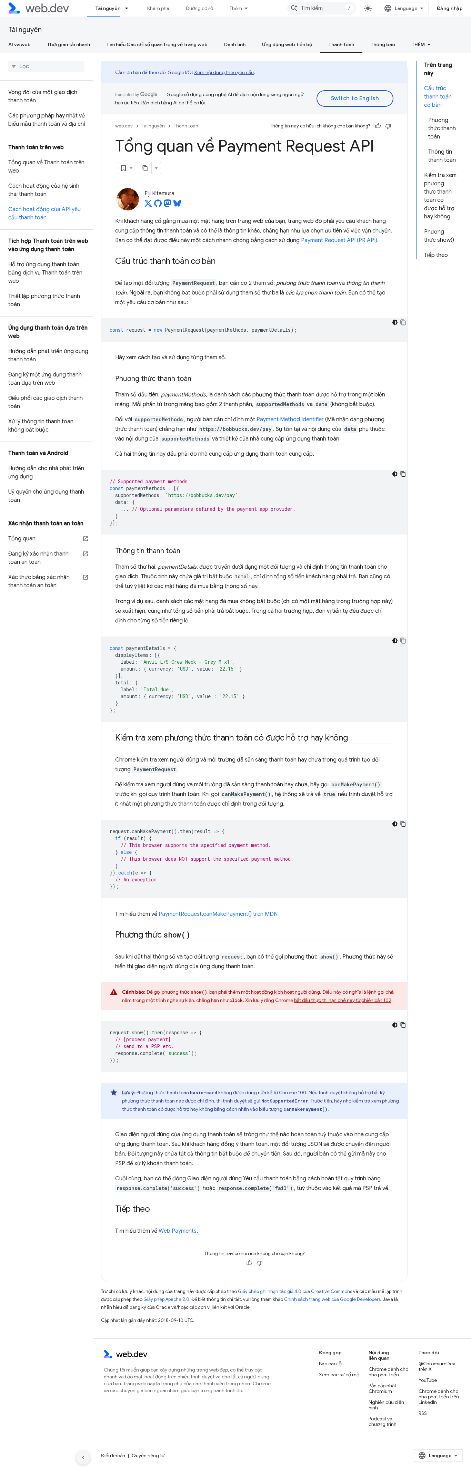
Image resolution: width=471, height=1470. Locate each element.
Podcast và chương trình (383, 1421)
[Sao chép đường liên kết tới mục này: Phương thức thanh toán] (197, 379)
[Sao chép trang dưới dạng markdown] (145, 168)
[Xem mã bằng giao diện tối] (395, 322)
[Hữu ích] (378, 126)
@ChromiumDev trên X (437, 1366)
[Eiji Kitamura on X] (148, 205)
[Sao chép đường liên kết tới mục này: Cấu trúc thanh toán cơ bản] (222, 262)
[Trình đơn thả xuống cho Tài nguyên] (129, 8)
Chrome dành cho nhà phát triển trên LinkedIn (439, 1396)
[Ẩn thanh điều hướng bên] (83, 1457)
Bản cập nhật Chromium (382, 1388)
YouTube (428, 1380)
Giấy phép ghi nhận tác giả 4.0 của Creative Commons (295, 1291)
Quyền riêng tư (148, 1455)
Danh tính (234, 44)
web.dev (124, 126)
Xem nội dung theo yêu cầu (224, 72)
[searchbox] (46, 66)
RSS (423, 1413)
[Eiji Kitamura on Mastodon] (167, 205)
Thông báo (383, 44)
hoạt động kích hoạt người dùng (285, 992)
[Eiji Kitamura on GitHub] (158, 205)
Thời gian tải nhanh (68, 44)
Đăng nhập (450, 8)
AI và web (19, 44)
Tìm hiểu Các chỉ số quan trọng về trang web (157, 44)
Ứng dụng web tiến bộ (287, 44)
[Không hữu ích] (388, 126)
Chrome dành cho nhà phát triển (388, 1372)
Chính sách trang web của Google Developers (332, 1299)
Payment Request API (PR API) (339, 240)
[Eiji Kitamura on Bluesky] (177, 205)
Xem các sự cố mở (339, 1374)
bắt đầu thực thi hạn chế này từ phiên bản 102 (342, 1000)
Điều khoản (113, 1455)
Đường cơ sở (199, 8)
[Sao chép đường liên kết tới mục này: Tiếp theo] (156, 1209)
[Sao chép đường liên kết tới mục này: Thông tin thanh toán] (186, 551)
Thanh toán (341, 44)
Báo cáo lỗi (330, 1363)
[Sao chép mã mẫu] (403, 322)
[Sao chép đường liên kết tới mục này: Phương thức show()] (196, 935)
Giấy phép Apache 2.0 (166, 1299)
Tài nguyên (108, 8)
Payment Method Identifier (290, 419)
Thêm (236, 8)
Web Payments (178, 1231)
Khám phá (158, 8)
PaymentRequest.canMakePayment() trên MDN (218, 914)
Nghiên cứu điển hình (386, 1405)
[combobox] (321, 8)
